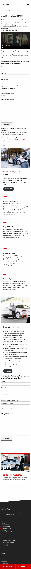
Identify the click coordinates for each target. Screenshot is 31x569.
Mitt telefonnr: (4, 79)
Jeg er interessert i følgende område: (10, 86)
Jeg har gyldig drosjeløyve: (7, 94)
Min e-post (3, 73)
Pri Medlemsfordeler (9, 540)
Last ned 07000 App (10, 514)
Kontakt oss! (8, 188)
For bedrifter (4, 563)
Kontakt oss (4, 561)
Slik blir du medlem (8, 542)
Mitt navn (3, 67)
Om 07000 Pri (7, 545)
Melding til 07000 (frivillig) (7, 99)
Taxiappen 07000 (6, 528)
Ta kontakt (8, 371)
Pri (2, 538)
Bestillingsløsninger (7, 531)
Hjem (2, 10)
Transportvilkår (6, 526)
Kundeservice (5, 524)
